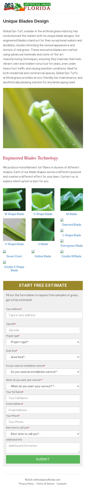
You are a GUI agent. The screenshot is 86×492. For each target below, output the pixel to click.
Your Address (14, 309)
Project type (12, 336)
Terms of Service (45, 483)
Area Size (11, 350)
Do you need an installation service (25, 365)
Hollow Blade (43, 256)
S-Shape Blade (43, 214)
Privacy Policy (26, 483)
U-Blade (43, 244)
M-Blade (71, 214)
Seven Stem (14, 256)
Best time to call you (17, 427)
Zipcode (11, 324)
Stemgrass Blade (71, 245)
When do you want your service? (24, 380)
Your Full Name (14, 392)
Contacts (62, 483)
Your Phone (12, 416)
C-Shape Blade (71, 235)
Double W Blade (71, 256)
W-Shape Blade (14, 214)
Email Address (14, 403)
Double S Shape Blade (14, 268)
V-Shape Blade (14, 244)
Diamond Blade (71, 224)
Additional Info (14, 439)
